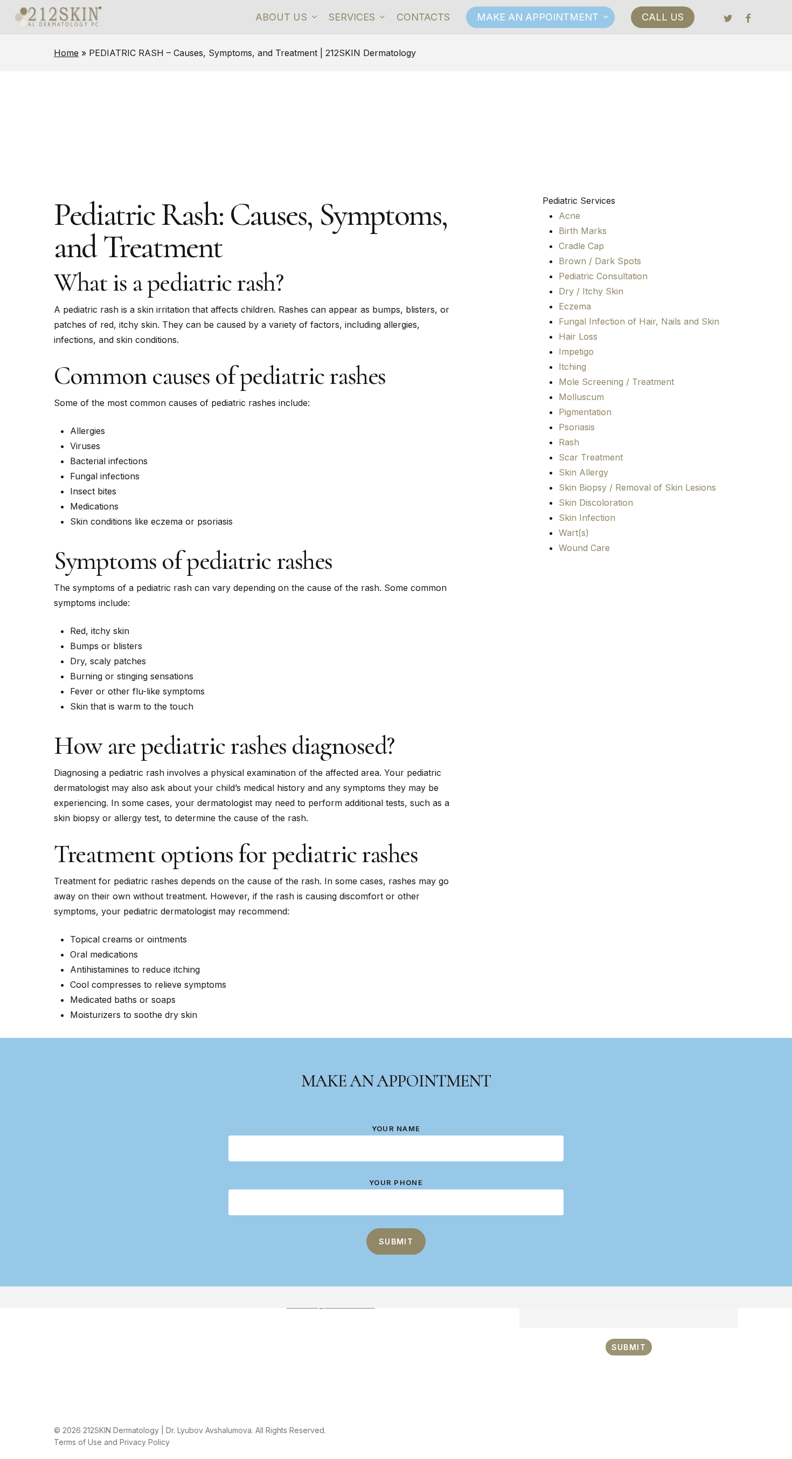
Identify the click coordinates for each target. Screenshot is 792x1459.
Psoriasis (577, 427)
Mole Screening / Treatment (616, 381)
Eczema (575, 306)
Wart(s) (574, 532)
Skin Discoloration (596, 502)
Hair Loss (578, 336)
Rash (569, 442)
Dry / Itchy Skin (591, 291)
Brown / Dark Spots (600, 261)
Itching (572, 366)
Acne (569, 215)
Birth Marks (583, 230)
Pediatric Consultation (603, 276)
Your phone (396, 1182)
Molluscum (581, 396)
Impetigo (576, 351)
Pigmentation (585, 412)
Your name (396, 1128)
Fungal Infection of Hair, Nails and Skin (639, 321)
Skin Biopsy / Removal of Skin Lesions (637, 487)
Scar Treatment (591, 457)
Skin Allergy (583, 472)
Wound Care (584, 547)
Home (66, 52)
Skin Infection (587, 517)
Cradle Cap (581, 245)
